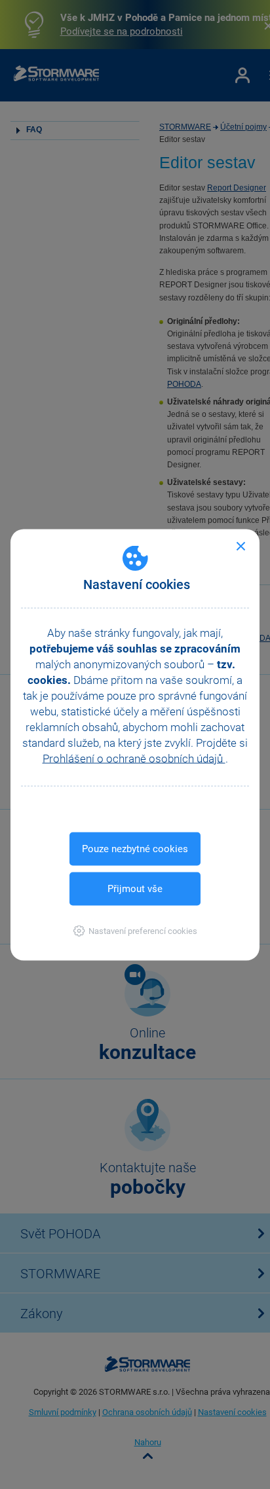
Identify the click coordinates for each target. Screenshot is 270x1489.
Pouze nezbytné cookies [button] (135, 848)
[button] (135, 930)
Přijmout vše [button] (135, 888)
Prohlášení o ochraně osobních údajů (134, 757)
